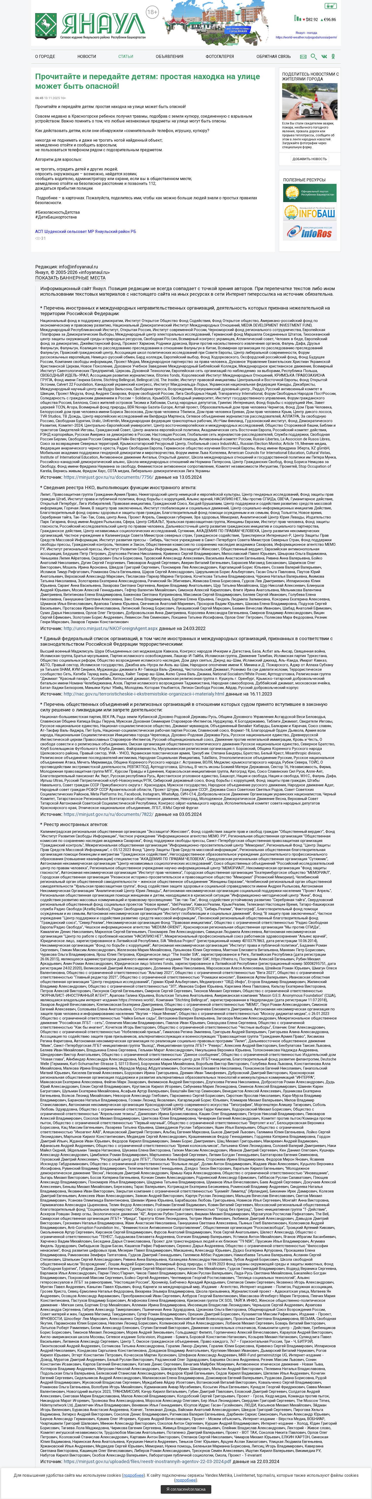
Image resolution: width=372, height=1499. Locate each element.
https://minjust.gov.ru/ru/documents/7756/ (109, 477)
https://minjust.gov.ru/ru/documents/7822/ (109, 814)
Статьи (125, 56)
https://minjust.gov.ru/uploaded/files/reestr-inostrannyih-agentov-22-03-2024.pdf (147, 1461)
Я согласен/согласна (186, 1489)
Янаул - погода (306, 33)
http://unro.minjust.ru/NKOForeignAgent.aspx (111, 628)
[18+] (90, 27)
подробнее (133, 1475)
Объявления (169, 56)
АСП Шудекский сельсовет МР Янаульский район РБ (85, 231)
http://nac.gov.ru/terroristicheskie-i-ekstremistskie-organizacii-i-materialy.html (144, 694)
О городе (45, 56)
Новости (86, 56)
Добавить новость (310, 159)
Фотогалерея (220, 56)
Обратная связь (274, 56)
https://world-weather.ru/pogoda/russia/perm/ (306, 37)
